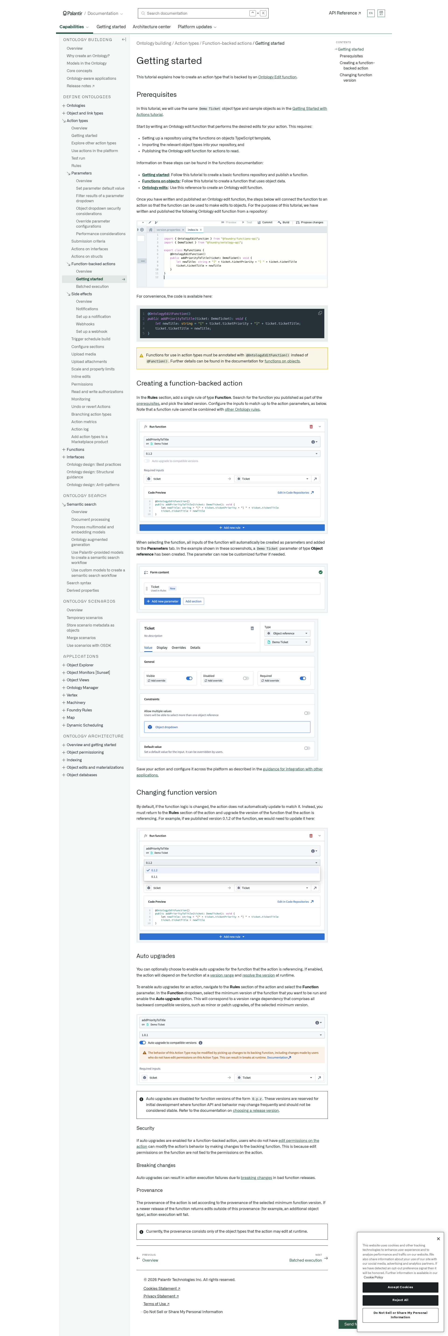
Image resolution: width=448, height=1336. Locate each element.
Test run (78, 158)
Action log (80, 429)
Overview (75, 48)
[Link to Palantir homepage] (72, 13)
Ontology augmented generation (89, 542)
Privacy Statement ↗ (161, 1296)
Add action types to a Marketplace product (89, 439)
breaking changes (256, 1178)
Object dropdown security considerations (98, 211)
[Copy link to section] (134, 61)
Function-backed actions (227, 44)
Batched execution (92, 287)
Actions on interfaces (89, 249)
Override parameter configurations (93, 223)
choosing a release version (256, 1111)
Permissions (82, 384)
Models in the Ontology (86, 64)
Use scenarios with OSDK (89, 645)
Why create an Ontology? (88, 56)
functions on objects (282, 361)
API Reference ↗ (345, 13)
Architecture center (152, 27)
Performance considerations (101, 234)
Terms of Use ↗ (156, 1304)
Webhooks (85, 324)
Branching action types (91, 414)
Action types (187, 44)
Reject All (400, 1300)
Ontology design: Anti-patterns (93, 485)
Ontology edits (155, 188)
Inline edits (81, 377)
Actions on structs (87, 256)
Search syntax (79, 583)
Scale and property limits (93, 369)
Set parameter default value (100, 188)
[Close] (438, 1239)
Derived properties (83, 590)
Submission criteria (88, 242)
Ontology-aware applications (91, 78)
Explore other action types (93, 143)
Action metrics (84, 422)
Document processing (90, 520)
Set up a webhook (91, 332)
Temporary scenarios (85, 618)
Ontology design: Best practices (94, 464)
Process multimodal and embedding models (92, 529)
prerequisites (147, 404)
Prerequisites (351, 56)
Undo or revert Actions (90, 407)
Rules (76, 166)
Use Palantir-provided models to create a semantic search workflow (97, 558)
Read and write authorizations (97, 392)
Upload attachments (89, 362)
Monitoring (80, 399)
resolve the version (258, 975)
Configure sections (87, 347)
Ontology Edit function (277, 77)
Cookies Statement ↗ (162, 1289)
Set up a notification (93, 317)
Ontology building (153, 44)
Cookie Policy (373, 1277)
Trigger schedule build (90, 339)
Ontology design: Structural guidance (90, 474)
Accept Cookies (400, 1287)
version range (222, 975)
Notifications (87, 309)
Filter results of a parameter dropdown (100, 198)
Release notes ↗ (80, 86)
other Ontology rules (242, 409)
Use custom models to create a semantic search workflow (98, 573)
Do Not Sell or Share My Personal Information (401, 1315)
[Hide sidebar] (124, 39)
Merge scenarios (81, 638)
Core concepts (79, 71)
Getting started (111, 27)
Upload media (83, 354)
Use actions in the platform (94, 151)
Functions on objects (161, 181)
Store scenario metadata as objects (90, 627)
